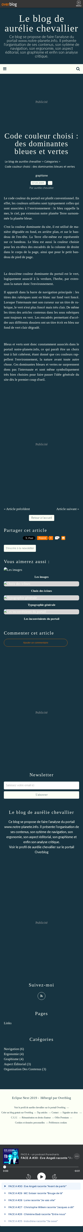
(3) (17, 1064)
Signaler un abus (70, 1112)
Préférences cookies (58, 1122)
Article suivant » (67, 509)
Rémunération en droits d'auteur (36, 1117)
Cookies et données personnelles (30, 1122)
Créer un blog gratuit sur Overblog (17, 1112)
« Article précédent (17, 509)
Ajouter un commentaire (35, 642)
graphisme (42, 175)
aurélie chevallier (44, 847)
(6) (14, 1049)
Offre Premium (62, 1117)
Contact (55, 1112)
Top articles (42, 1112)
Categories (51, 161)
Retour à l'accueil (41, 517)
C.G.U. (14, 1117)
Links (8, 1023)
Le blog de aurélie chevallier (41, 23)
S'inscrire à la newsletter (20, 548)
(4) (14, 1054)
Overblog (64, 1098)
